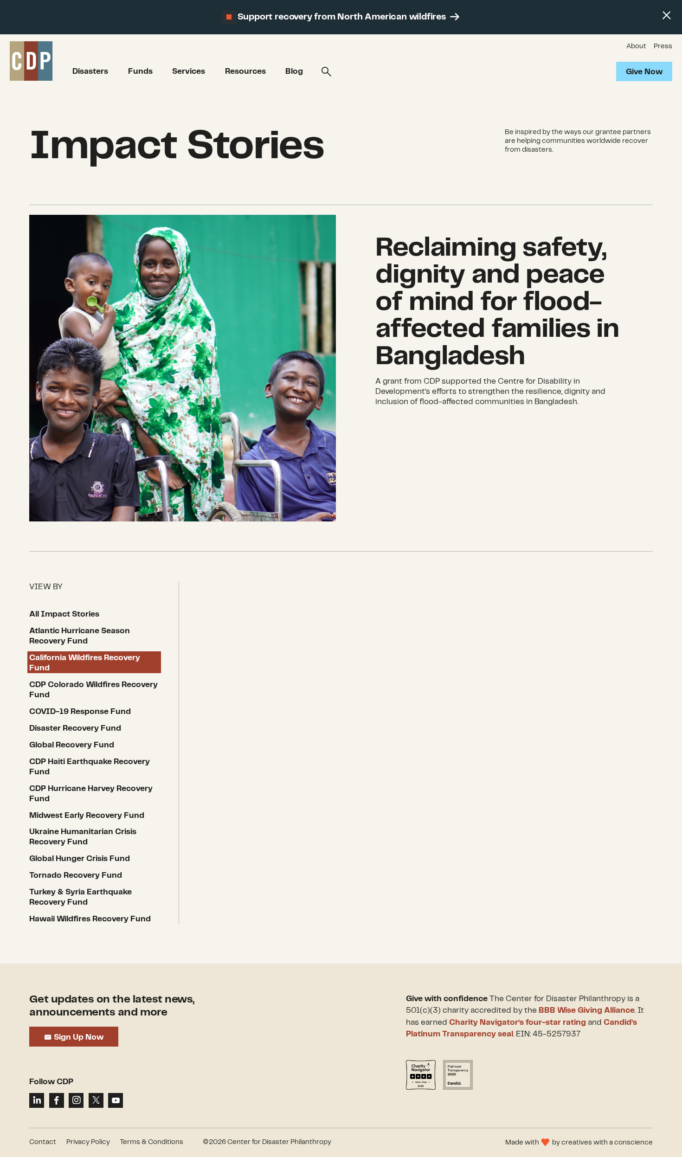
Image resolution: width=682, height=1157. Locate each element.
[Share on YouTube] (115, 1100)
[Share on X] (96, 1100)
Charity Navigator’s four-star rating (517, 1022)
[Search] (326, 71)
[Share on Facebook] (56, 1100)
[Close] (666, 15)
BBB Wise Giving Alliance (587, 1010)
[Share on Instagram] (76, 1100)
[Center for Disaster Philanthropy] (31, 61)
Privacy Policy (88, 1142)
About (636, 46)
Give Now (644, 72)
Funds (140, 71)
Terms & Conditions (151, 1142)
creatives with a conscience (607, 1142)
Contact (42, 1142)
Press (663, 46)
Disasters (90, 71)
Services (188, 71)
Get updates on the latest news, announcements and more (111, 1006)
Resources (245, 71)
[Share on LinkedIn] (36, 1100)
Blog (294, 71)
